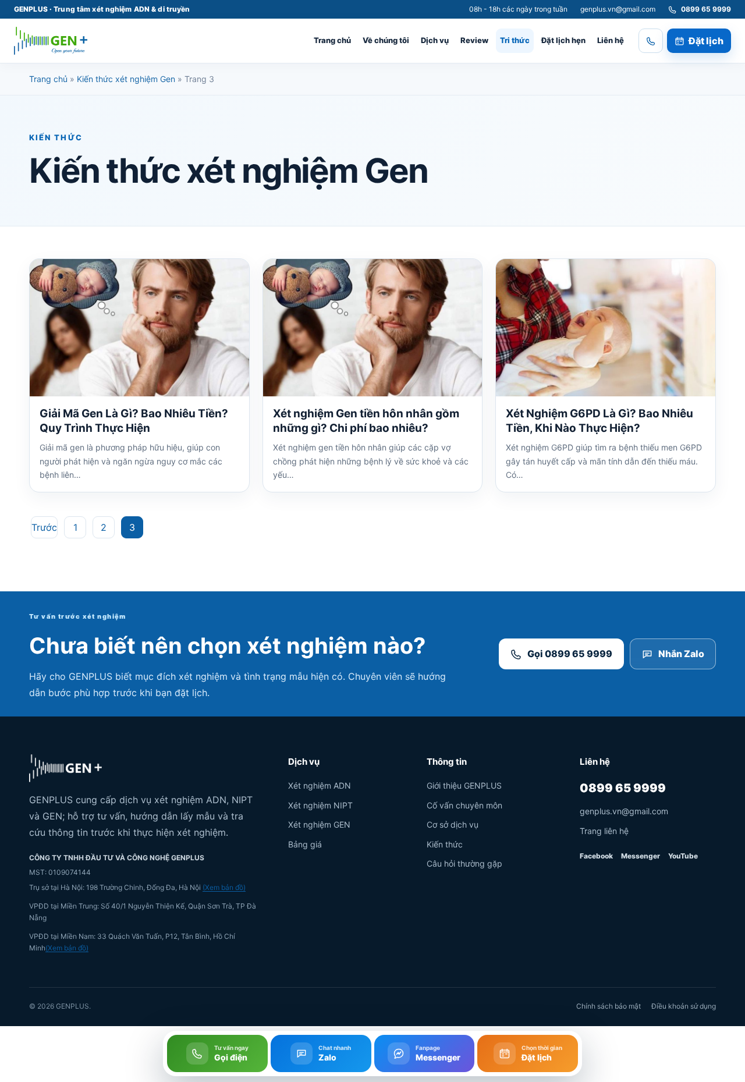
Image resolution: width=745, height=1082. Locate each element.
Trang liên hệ (604, 831)
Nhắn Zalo (681, 653)
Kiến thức (445, 844)
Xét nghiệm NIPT (320, 805)
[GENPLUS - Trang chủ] (50, 41)
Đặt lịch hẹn (563, 40)
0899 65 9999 (623, 788)
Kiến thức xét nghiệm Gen (126, 79)
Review (474, 40)
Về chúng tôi (386, 40)
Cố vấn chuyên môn (464, 805)
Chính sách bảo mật (608, 1006)
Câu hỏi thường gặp (464, 863)
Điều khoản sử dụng (683, 1006)
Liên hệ (610, 40)
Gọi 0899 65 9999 (569, 653)
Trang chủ (332, 40)
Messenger (640, 856)
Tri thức (515, 40)
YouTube (683, 856)
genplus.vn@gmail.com (617, 9)
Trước (44, 527)
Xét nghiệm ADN (319, 785)
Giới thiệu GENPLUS (464, 785)
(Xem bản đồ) (224, 887)
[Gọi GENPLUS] (650, 41)
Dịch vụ (435, 40)
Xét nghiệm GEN (319, 824)
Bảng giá (305, 844)
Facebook (596, 856)
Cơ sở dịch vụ (452, 824)
